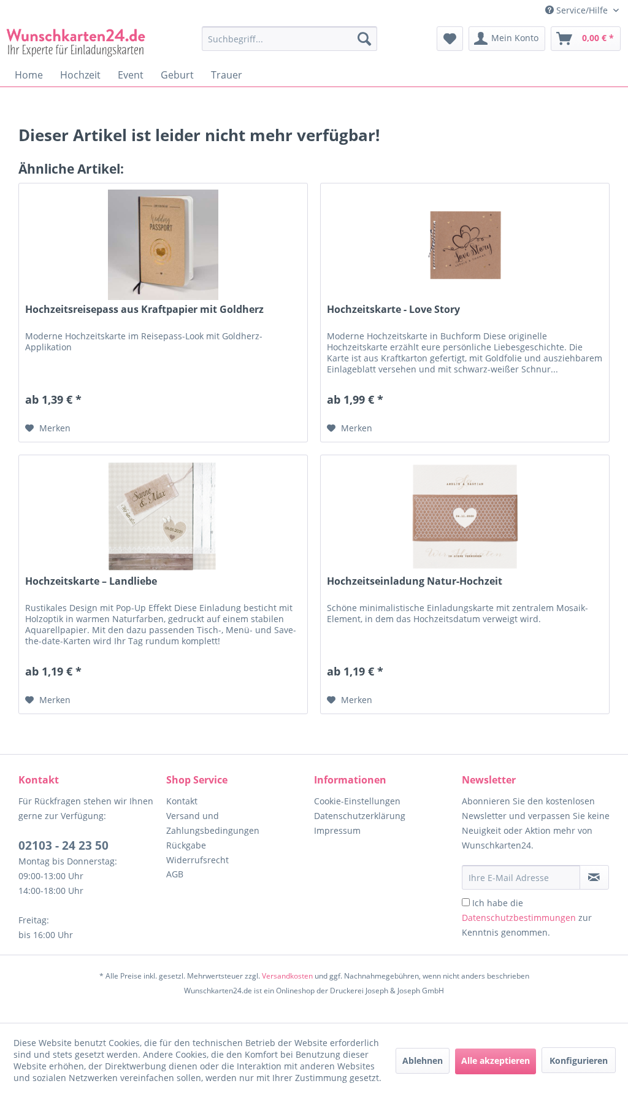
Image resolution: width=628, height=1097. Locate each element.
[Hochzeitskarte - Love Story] (465, 245)
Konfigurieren (579, 1060)
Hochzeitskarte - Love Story (393, 309)
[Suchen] (364, 38)
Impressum (337, 830)
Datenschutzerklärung (359, 816)
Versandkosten (287, 976)
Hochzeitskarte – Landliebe (91, 581)
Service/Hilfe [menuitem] (582, 10)
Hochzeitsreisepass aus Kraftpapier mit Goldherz (144, 309)
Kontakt (181, 801)
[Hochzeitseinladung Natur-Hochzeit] (465, 516)
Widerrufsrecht (197, 860)
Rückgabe (186, 845)
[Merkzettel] (450, 38)
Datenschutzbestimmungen (519, 917)
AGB (174, 874)
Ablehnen (422, 1060)
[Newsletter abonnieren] (594, 877)
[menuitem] (290, 44)
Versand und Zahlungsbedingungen (212, 823)
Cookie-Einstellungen (357, 801)
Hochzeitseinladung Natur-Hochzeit (414, 581)
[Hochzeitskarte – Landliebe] (163, 516)
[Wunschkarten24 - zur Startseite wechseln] (76, 41)
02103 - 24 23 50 (63, 845)
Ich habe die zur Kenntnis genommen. (527, 917)
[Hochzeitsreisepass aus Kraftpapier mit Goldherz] (163, 245)
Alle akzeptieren (495, 1060)
